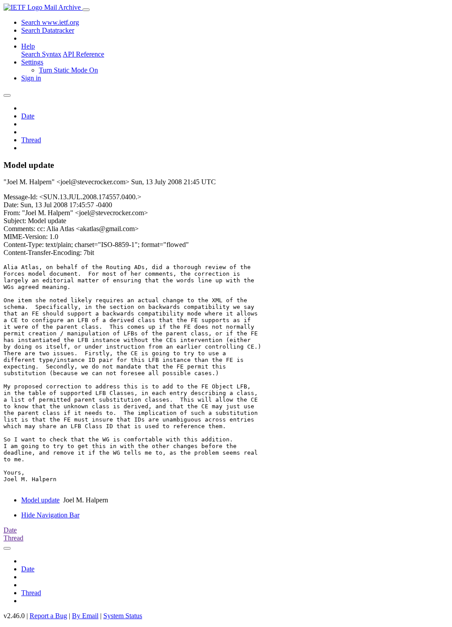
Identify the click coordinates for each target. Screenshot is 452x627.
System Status (122, 615)
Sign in (31, 78)
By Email (85, 615)
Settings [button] (32, 62)
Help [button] (28, 46)
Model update (40, 500)
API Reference (83, 54)
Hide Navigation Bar (50, 515)
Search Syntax (41, 54)
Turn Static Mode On (68, 70)
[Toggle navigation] (86, 9)
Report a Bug (48, 615)
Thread (31, 140)
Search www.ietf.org (50, 22)
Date (27, 116)
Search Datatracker (47, 30)
